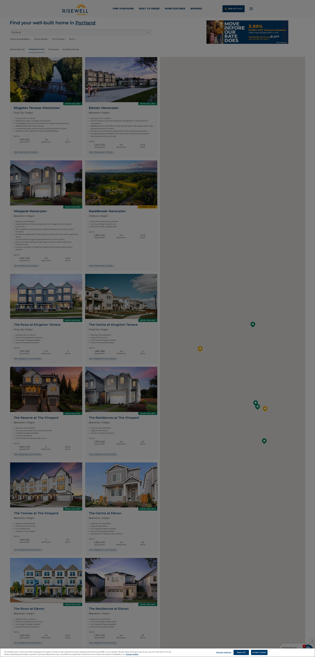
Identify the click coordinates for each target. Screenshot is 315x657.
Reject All (241, 652)
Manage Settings (223, 652)
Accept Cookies (259, 652)
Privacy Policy (132, 654)
